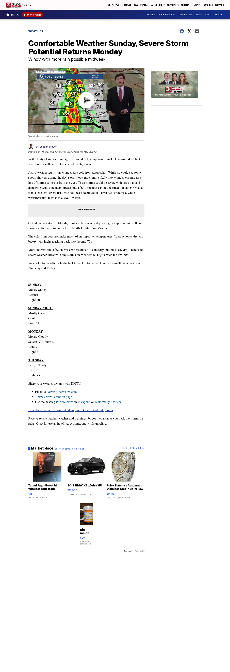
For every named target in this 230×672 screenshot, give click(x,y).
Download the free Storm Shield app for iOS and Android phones (70, 410)
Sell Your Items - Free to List (69, 449)
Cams (208, 14)
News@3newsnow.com (62, 391)
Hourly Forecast (167, 14)
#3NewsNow (64, 402)
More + (218, 14)
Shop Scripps (191, 5)
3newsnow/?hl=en (13, 14)
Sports (173, 5)
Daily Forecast (185, 14)
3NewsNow (8, 14)
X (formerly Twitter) (108, 402)
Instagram (84, 402)
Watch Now (213, 5)
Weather (158, 5)
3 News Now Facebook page (53, 397)
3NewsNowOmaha (18, 14)
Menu (112, 5)
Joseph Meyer (48, 146)
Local (127, 5)
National (141, 5)
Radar (199, 14)
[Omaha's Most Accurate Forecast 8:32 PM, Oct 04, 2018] (176, 88)
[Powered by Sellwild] (139, 551)
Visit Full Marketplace (133, 448)
